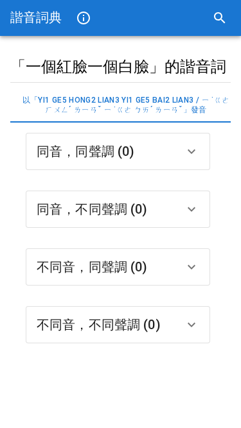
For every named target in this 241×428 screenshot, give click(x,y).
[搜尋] (220, 18)
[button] (118, 151)
